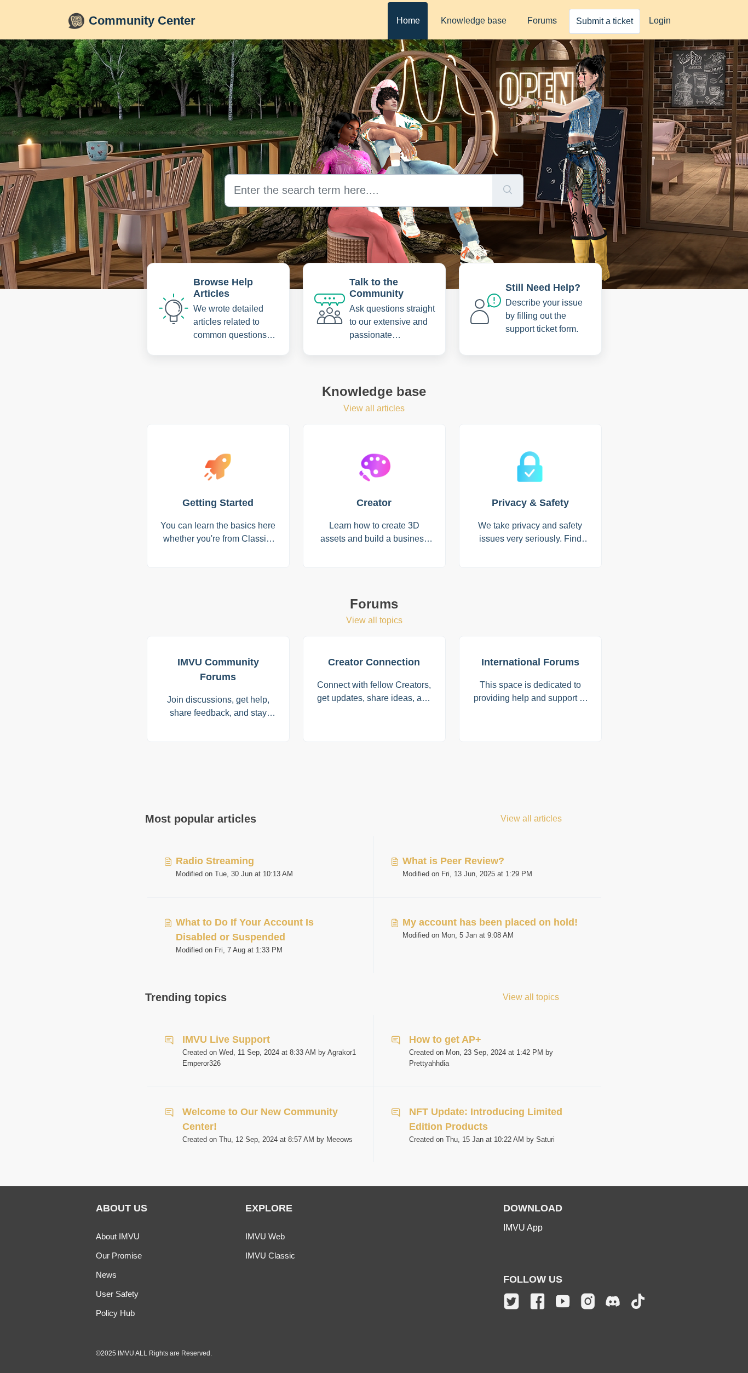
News (106, 1274)
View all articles (374, 408)
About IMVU (118, 1236)
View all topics (374, 620)
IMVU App (523, 1227)
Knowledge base (474, 20)
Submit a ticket (604, 21)
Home (408, 20)
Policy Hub (115, 1313)
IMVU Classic (270, 1255)
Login (660, 20)
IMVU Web (265, 1236)
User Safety (117, 1294)
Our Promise (119, 1255)
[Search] (507, 190)
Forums (542, 20)
